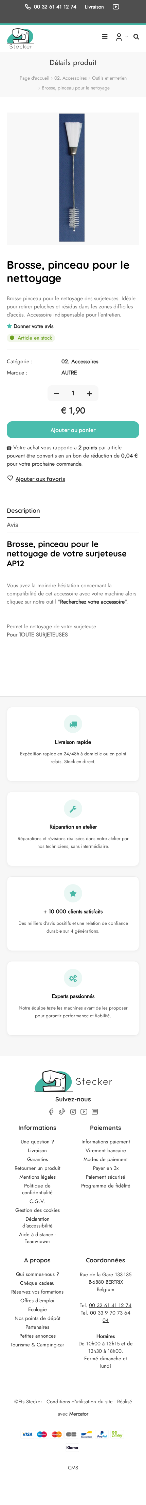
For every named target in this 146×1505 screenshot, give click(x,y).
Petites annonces (37, 1336)
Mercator (78, 1414)
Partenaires (37, 1327)
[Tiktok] (62, 1111)
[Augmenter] (89, 393)
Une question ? (37, 1141)
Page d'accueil (34, 78)
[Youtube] (84, 1112)
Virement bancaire (106, 1150)
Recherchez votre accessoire (92, 602)
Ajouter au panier (73, 430)
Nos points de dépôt (37, 1318)
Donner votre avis (33, 326)
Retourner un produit (37, 1168)
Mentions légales (37, 1177)
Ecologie (37, 1309)
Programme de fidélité (105, 1185)
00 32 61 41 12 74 (55, 6)
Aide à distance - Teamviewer (37, 1238)
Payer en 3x (105, 1168)
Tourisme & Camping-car (37, 1344)
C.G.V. (37, 1201)
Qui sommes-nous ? (37, 1274)
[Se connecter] (121, 36)
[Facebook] (51, 1112)
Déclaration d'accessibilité (37, 1222)
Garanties (37, 1159)
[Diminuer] (56, 393)
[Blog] (94, 1112)
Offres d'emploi (37, 1300)
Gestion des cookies (37, 1210)
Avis (12, 525)
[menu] (104, 33)
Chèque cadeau (37, 1283)
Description (23, 510)
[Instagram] (73, 1112)
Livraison (37, 1150)
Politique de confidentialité (37, 1189)
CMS (73, 1467)
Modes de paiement (106, 1159)
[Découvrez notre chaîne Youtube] (117, 7)
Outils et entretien (109, 78)
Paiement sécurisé (105, 1177)
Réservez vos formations (37, 1292)
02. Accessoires (70, 78)
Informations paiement (105, 1141)
